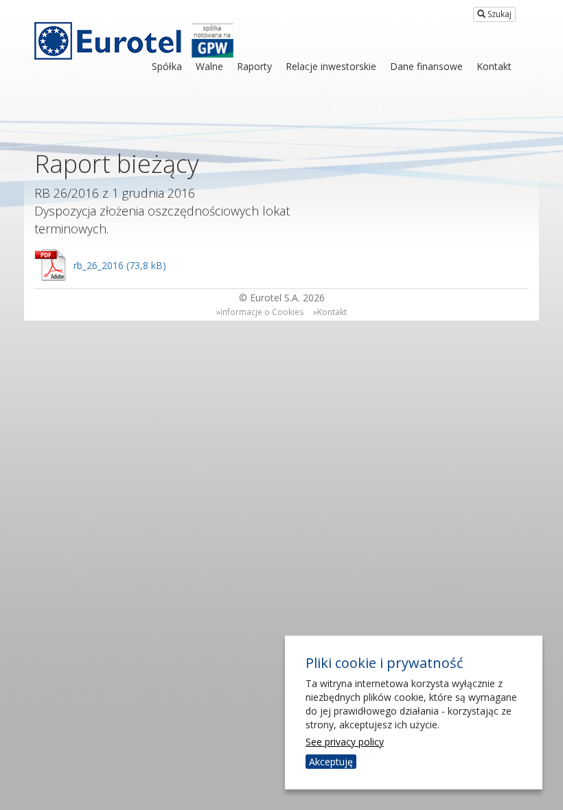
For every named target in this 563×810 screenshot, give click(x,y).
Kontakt (494, 66)
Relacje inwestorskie (331, 66)
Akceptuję (331, 761)
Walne (209, 66)
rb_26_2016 (98, 265)
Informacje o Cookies (261, 312)
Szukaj (498, 14)
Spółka (167, 66)
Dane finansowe (426, 66)
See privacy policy (345, 741)
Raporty (254, 66)
